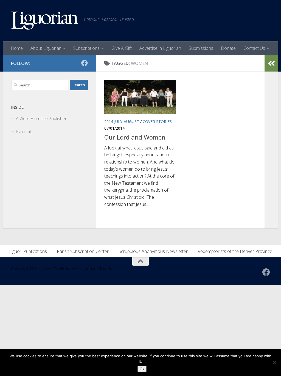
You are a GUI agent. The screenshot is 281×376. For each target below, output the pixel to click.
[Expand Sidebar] (271, 63)
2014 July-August (121, 121)
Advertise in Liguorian (160, 48)
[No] (274, 362)
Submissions (201, 48)
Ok (142, 369)
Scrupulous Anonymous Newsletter (153, 251)
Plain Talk (24, 131)
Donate (228, 48)
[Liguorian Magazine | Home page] (44, 20)
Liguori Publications (28, 251)
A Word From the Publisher (41, 118)
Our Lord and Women (134, 137)
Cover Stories (157, 121)
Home (17, 48)
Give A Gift (121, 48)
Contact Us (254, 48)
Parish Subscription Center (83, 251)
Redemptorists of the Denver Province (235, 251)
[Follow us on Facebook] (84, 63)
